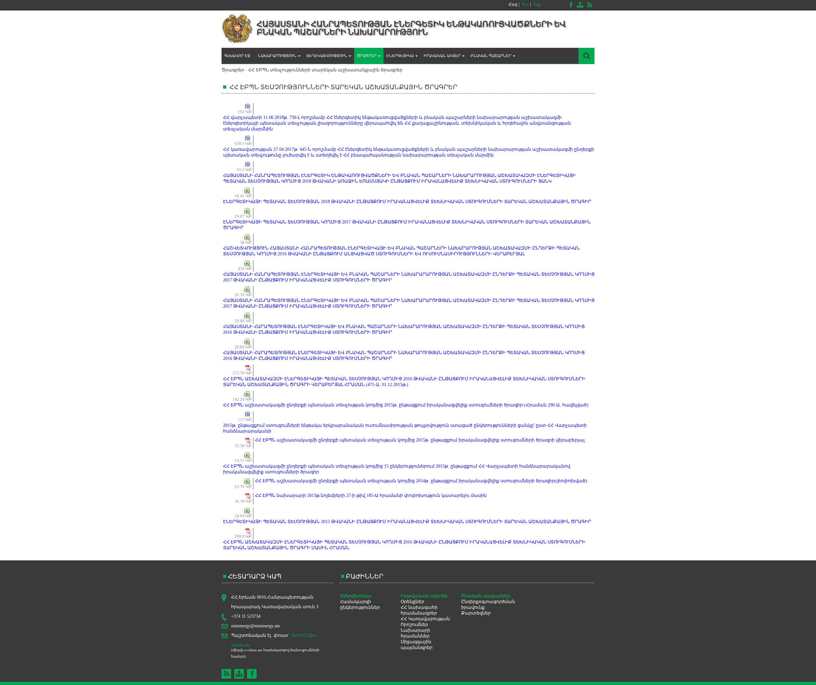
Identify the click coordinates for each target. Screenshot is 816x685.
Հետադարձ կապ (254, 576)
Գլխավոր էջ (237, 56)
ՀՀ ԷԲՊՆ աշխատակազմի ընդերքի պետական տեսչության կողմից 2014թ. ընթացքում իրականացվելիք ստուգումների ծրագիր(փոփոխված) (421, 480)
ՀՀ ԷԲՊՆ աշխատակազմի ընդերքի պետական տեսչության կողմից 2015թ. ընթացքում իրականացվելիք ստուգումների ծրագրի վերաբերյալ (420, 440)
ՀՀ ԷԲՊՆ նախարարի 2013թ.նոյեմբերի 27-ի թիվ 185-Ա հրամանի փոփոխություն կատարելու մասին (371, 495)
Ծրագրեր (233, 70)
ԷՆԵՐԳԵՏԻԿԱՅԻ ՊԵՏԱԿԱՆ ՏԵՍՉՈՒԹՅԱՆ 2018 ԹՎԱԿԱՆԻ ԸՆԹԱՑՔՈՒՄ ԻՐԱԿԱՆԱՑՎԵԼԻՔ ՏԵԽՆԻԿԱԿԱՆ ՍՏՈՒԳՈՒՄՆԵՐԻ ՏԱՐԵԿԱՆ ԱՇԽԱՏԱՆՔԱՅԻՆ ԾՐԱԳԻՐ (407, 201)
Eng (537, 4)
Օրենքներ (412, 601)
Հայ (512, 4)
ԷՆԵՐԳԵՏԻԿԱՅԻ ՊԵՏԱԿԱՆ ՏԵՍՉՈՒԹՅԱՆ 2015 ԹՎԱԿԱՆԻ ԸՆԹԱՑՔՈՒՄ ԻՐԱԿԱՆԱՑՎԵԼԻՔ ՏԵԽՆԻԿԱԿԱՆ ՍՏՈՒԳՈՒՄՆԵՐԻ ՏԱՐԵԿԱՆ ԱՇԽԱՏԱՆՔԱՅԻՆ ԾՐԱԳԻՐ (407, 521)
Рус (525, 4)
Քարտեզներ (476, 613)
